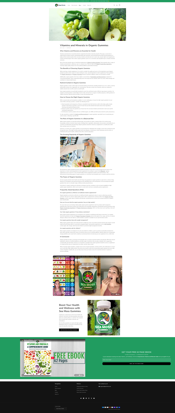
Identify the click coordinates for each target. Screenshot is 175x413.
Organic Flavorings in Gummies (83, 216)
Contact (56, 392)
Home (56, 386)
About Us (57, 394)
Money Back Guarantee (81, 392)
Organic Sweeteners (66, 74)
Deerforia (112, 409)
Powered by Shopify (117, 409)
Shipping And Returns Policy (82, 386)
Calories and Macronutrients (81, 114)
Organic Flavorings (77, 74)
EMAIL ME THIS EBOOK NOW (136, 363)
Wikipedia (102, 171)
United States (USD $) (60, 408)
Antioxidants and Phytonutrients (98, 76)
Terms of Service (80, 388)
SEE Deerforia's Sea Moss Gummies (69, 329)
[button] (80, 5)
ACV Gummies (108, 224)
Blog (56, 390)
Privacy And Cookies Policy (82, 390)
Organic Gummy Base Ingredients (103, 64)
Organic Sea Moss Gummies (94, 62)
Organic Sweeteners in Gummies (84, 207)
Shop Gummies (58, 388)
